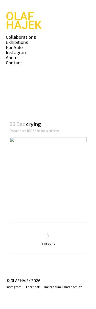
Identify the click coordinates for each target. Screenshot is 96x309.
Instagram (16, 52)
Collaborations (21, 37)
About (12, 57)
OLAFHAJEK (24, 20)
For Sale (14, 47)
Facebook (33, 286)
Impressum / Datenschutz (63, 286)
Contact (14, 62)
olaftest (53, 130)
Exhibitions (17, 42)
